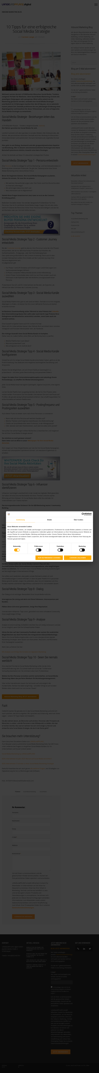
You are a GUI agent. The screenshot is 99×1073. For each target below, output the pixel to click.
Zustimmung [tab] (20, 520)
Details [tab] (49, 520)
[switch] (36, 550)
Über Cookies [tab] (78, 520)
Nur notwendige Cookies (49, 557)
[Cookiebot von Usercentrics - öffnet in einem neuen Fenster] (83, 514)
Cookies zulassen (78, 557)
